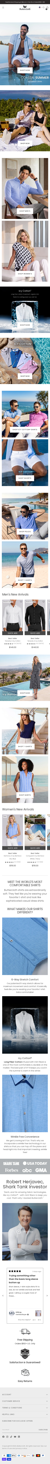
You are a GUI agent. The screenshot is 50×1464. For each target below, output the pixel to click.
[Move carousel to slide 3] (25, 79)
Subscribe (43, 1430)
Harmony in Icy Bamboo (12, 856)
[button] (21, 601)
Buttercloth (21, 1446)
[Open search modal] (43, 7)
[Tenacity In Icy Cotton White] (12, 615)
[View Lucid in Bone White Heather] (38, 1313)
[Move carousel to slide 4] (27, 79)
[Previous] (3, 1296)
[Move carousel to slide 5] (30, 79)
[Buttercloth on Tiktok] (11, 1437)
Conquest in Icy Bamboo (35, 856)
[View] (25, 53)
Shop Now (23, 144)
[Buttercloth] (25, 7)
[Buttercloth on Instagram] (7, 1437)
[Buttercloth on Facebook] (3, 1437)
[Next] (47, 1296)
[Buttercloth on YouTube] (15, 1437)
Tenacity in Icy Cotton (12, 641)
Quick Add (13, 633)
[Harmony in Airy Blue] (12, 830)
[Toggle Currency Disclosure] (40, 7)
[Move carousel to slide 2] (22, 79)
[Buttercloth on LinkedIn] (19, 1437)
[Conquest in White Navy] (35, 830)
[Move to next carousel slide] (35, 79)
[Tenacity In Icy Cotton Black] (35, 615)
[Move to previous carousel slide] (15, 79)
